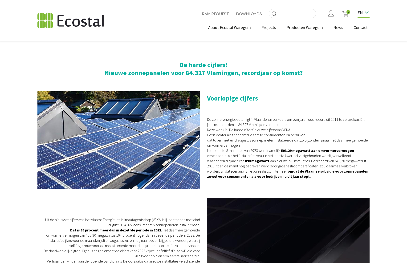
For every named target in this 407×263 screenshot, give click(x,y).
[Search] (274, 13)
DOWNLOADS (249, 13)
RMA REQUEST (215, 13)
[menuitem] (229, 27)
